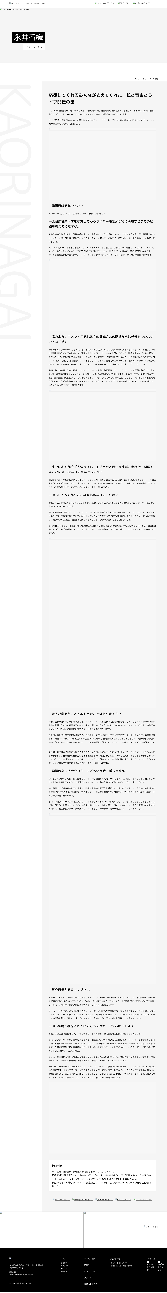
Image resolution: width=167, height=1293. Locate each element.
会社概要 (64, 1272)
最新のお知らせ (90, 1284)
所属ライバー (65, 1266)
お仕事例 (64, 1263)
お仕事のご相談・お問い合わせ (121, 1266)
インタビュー (89, 1271)
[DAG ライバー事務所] (27, 3)
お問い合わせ (114, 1259)
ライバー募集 (89, 1259)
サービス (64, 1269)
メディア (88, 1278)
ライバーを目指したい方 (119, 1263)
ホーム (62, 1259)
